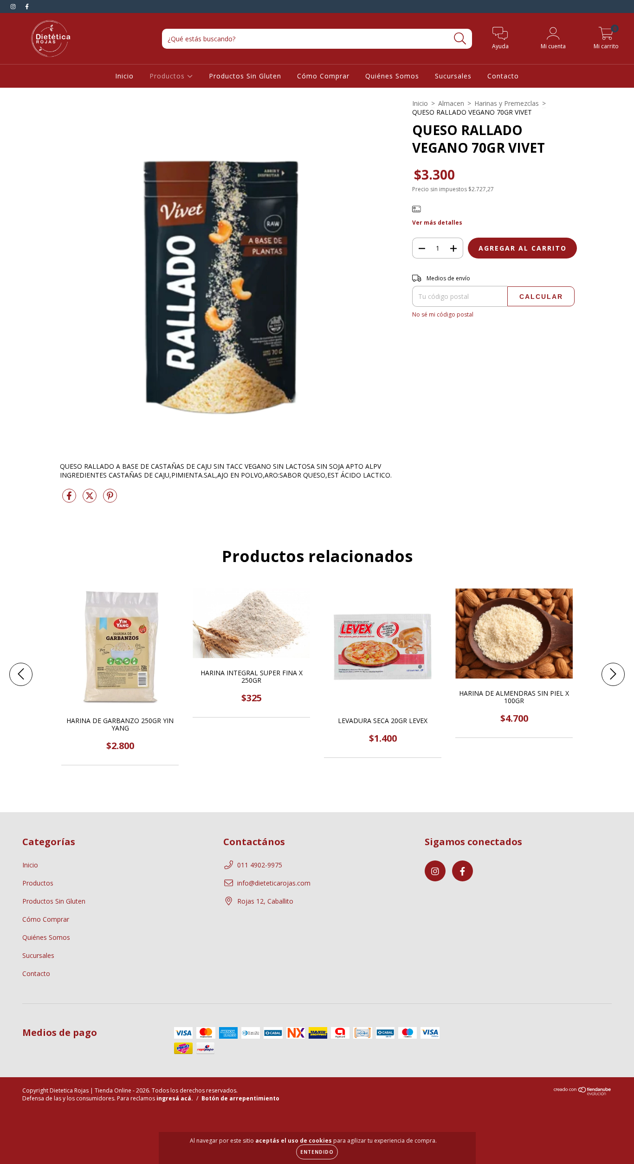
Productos (168, 75)
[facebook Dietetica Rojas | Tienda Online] (27, 6)
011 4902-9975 (259, 864)
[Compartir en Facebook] (70, 499)
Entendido (317, 1152)
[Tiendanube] (583, 1093)
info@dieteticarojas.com (274, 883)
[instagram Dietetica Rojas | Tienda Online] (14, 6)
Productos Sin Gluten (245, 75)
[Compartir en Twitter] (90, 499)
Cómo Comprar (323, 75)
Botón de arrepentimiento (240, 1098)
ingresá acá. (174, 1098)
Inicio (124, 75)
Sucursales (453, 75)
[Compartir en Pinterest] (110, 499)
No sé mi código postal (442, 314)
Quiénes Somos (392, 75)
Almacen (451, 103)
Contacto (503, 75)
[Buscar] (460, 39)
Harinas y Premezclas (506, 103)
